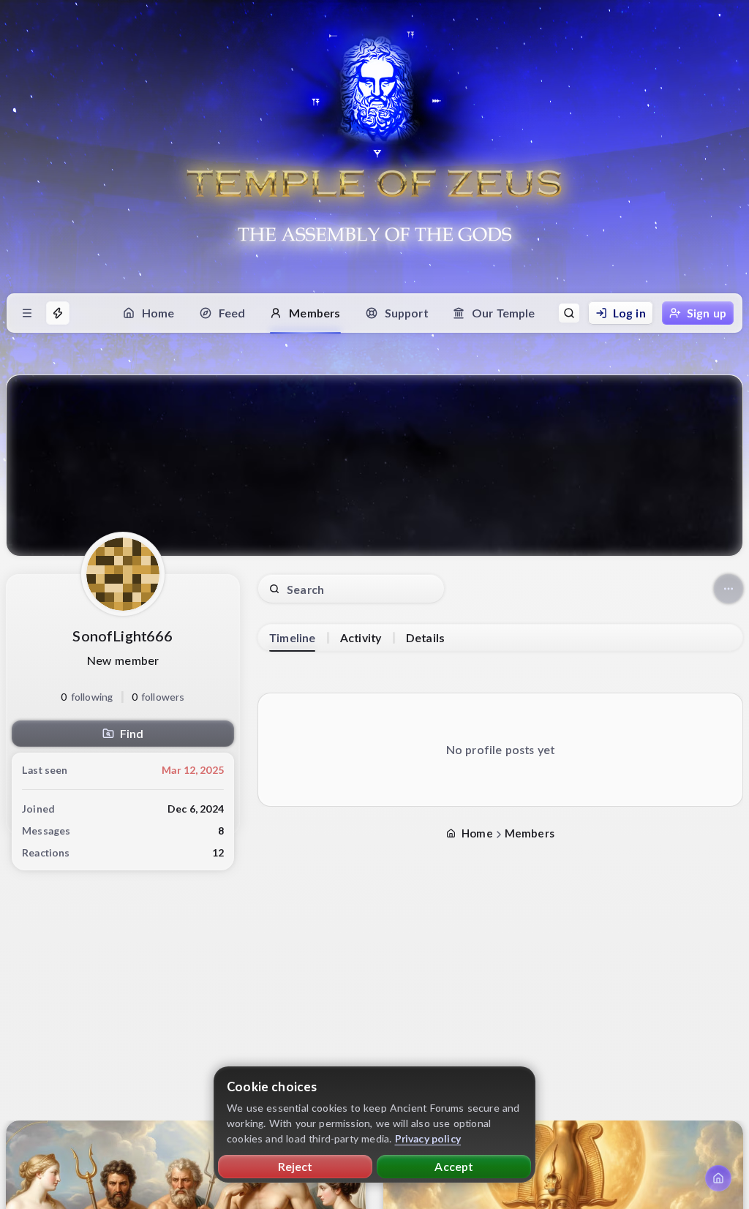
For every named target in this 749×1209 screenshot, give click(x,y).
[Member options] (728, 588)
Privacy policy (428, 1138)
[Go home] (718, 1178)
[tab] (292, 638)
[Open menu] (27, 313)
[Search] (569, 313)
